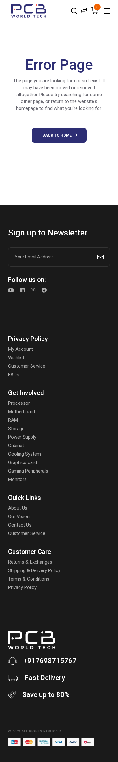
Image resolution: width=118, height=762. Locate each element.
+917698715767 (50, 661)
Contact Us (19, 525)
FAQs (13, 374)
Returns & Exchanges (30, 562)
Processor (19, 403)
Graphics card (22, 462)
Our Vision (19, 516)
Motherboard (21, 411)
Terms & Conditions (28, 579)
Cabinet (16, 445)
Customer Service (26, 366)
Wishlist (16, 357)
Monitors (17, 479)
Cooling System (24, 454)
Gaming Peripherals (28, 471)
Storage (16, 428)
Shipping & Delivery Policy (34, 570)
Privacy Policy (22, 587)
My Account (20, 349)
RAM (13, 420)
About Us (17, 508)
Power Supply (22, 437)
